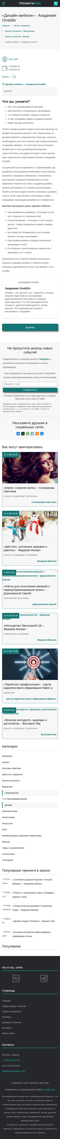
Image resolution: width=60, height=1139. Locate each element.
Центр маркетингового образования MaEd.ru (31, 698)
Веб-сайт (13, 59)
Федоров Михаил (46, 561)
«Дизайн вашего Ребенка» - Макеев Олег (33, 921)
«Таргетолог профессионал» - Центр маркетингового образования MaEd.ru (28, 686)
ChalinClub (49, 1089)
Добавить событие (11, 1022)
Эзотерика (7, 860)
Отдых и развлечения (13, 847)
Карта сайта (8, 1033)
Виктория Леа (48, 734)
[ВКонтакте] (18, 433)
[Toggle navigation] (4, 3)
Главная (6, 1000)
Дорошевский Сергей (44, 604)
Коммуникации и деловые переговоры (22, 835)
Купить (5, 76)
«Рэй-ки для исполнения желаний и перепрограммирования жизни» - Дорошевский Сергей (27, 590)
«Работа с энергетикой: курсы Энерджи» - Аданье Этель (34, 894)
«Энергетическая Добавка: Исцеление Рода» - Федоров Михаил (32, 907)
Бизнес (5, 762)
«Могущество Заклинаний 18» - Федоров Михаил (24, 627)
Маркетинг (7, 786)
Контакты (7, 1027)
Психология (8, 854)
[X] (23, 433)
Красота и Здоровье (12, 774)
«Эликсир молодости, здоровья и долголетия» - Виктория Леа (25, 721)
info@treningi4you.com (13, 1071)
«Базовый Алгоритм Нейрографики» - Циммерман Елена (32, 934)
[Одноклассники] (37, 433)
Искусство (7, 823)
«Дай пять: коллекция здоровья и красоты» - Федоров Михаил (25, 548)
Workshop (7, 756)
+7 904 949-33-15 (11, 1060)
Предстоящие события (14, 1006)
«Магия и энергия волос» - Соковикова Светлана (29, 489)
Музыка (6, 841)
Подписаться (30, 389)
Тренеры (6, 1017)
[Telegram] (32, 433)
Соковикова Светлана (44, 502)
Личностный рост (11, 780)
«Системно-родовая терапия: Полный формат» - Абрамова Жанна (32, 881)
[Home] (30, 3)
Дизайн (8, 91)
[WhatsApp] (27, 433)
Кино (4, 829)
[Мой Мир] (42, 433)
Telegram (44, 359)
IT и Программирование (14, 798)
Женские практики (11, 768)
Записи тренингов (11, 1011)
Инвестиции (8, 817)
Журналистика (9, 811)
